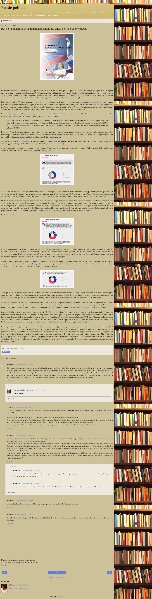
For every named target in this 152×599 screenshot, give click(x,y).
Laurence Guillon (19, 390)
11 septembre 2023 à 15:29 (23, 435)
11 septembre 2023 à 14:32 (23, 364)
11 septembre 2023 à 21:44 (29, 470)
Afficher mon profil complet (18, 588)
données (16, 116)
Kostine (63, 317)
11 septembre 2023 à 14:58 (23, 407)
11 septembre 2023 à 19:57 (23, 500)
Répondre (10, 381)
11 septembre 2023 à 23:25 (35, 390)
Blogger (60, 596)
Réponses (13, 386)
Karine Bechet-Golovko (19, 585)
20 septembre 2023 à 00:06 (23, 514)
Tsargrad (25, 141)
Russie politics (13, 7)
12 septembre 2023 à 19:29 (29, 483)
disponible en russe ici (55, 143)
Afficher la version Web (57, 577)
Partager (6, 352)
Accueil (57, 573)
